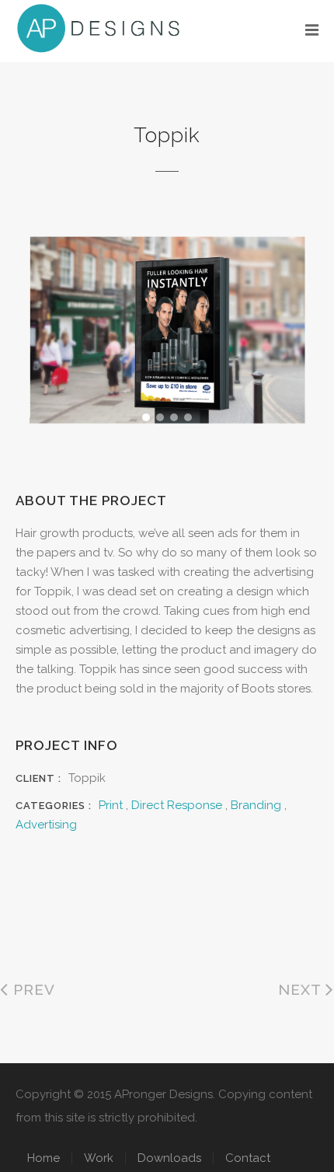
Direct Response (176, 805)
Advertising (46, 825)
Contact (247, 1158)
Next (301, 989)
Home (43, 1158)
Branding (256, 805)
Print (111, 805)
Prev (32, 989)
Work (98, 1158)
